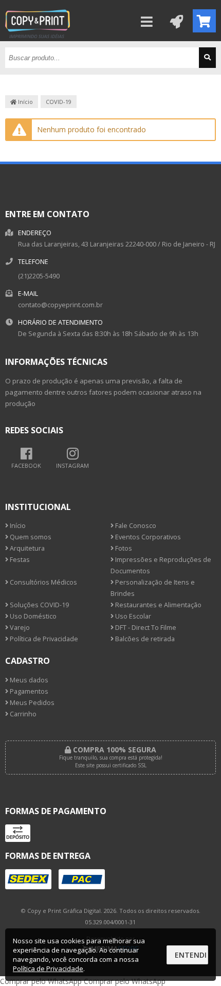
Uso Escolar (132, 616)
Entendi (191, 955)
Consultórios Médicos (42, 582)
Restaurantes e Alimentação (157, 605)
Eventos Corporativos (147, 537)
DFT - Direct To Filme (145, 627)
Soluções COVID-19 (38, 605)
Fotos (123, 548)
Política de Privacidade (43, 639)
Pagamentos (28, 691)
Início (24, 101)
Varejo (19, 627)
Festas (19, 559)
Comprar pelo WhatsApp (41, 981)
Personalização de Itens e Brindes (152, 588)
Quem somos (29, 537)
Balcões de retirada (144, 639)
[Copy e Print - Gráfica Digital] (37, 38)
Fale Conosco (135, 525)
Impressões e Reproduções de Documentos (160, 565)
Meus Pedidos (31, 702)
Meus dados (28, 680)
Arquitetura (26, 548)
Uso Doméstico (32, 616)
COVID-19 (58, 101)
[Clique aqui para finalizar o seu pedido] (204, 20)
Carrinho (22, 714)
